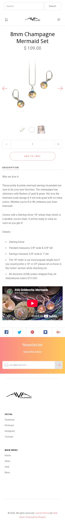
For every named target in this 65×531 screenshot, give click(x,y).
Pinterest (9, 425)
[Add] (58, 332)
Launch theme (42, 513)
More (7, 472)
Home (8, 455)
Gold (7, 467)
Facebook (9, 419)
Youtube (9, 436)
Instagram (10, 431)
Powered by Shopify (36, 517)
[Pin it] (32, 332)
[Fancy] (45, 332)
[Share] (6, 332)
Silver (7, 461)
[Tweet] (19, 332)
